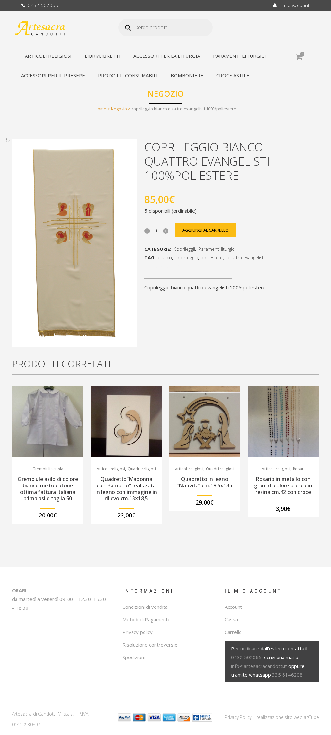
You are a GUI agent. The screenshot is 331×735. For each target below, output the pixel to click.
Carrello (233, 632)
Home (100, 109)
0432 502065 (41, 5)
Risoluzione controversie (150, 644)
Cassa (231, 619)
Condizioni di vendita (145, 607)
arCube (311, 717)
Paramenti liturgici (216, 249)
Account (233, 607)
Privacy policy (138, 632)
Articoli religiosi (111, 469)
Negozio (119, 109)
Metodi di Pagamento (147, 619)
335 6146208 (287, 674)
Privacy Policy (238, 717)
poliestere (212, 257)
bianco (165, 257)
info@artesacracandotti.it (259, 666)
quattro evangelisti (245, 257)
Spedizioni (134, 657)
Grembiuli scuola (47, 469)
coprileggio (187, 257)
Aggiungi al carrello (205, 230)
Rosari (298, 469)
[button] (67, 140)
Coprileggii (184, 249)
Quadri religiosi (142, 469)
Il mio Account (293, 5)
